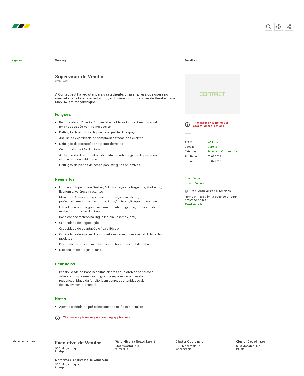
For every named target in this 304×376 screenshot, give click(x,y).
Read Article (194, 204)
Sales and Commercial (222, 151)
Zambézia (185, 349)
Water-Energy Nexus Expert (135, 341)
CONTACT (213, 141)
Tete (242, 349)
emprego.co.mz (28, 26)
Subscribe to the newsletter (289, 27)
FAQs (278, 27)
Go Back (19, 60)
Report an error (195, 183)
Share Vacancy (195, 178)
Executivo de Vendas (78, 343)
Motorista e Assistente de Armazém (81, 360)
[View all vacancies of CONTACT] (212, 94)
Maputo (212, 146)
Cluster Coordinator (190, 341)
